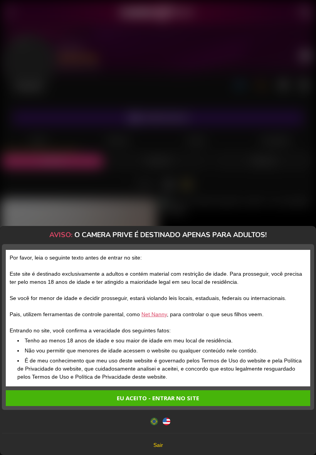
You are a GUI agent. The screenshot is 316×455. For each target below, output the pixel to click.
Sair (158, 445)
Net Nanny (154, 314)
